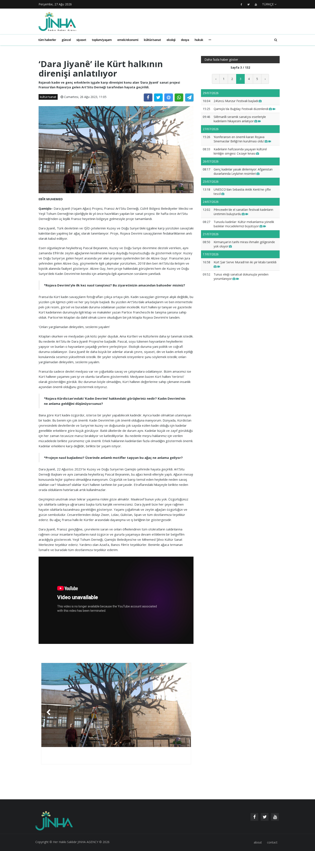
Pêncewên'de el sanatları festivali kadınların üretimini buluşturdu (243, 212)
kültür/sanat (152, 40)
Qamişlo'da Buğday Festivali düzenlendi (241, 109)
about (258, 842)
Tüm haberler (47, 40)
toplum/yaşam (102, 40)
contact (272, 842)
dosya (185, 40)
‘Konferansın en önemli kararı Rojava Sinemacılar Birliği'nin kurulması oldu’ (239, 139)
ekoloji (170, 40)
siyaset (81, 40)
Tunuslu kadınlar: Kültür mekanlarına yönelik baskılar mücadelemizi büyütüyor (244, 224)
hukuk (199, 40)
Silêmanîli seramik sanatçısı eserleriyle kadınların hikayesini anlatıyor (240, 119)
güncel (66, 40)
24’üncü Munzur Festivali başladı (236, 101)
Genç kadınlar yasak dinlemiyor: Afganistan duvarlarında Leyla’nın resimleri (243, 171)
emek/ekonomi (127, 40)
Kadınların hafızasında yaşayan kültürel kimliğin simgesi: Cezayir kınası (240, 151)
